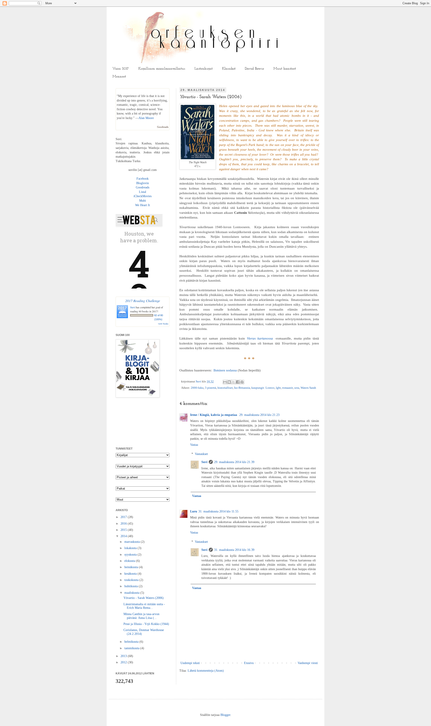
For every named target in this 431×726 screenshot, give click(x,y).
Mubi (142, 200)
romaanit (287, 387)
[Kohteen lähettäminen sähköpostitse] (225, 382)
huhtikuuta (131, 586)
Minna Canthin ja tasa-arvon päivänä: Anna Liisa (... (141, 616)
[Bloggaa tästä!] (229, 382)
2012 (124, 662)
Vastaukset (201, 454)
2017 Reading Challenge (142, 300)
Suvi (199, 381)
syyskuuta (131, 554)
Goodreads (162, 127)
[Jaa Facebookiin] (237, 382)
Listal (142, 192)
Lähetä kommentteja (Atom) (206, 670)
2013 (124, 656)
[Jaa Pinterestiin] (242, 382)
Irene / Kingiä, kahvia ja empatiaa (214, 415)
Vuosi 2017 (120, 69)
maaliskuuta (132, 592)
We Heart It (142, 205)
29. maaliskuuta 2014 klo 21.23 (259, 415)
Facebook (142, 178)
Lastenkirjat (203, 69)
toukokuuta (131, 580)
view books (163, 323)
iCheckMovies (143, 196)
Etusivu (249, 663)
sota (296, 387)
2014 (124, 536)
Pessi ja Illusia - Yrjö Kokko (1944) (146, 624)
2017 (124, 517)
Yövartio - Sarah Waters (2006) (143, 598)
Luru (193, 511)
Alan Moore (146, 118)
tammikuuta (132, 648)
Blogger (225, 715)
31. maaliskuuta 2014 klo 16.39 (234, 550)
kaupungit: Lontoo (263, 387)
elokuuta (130, 561)
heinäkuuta (131, 567)
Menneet (119, 76)
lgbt (278, 387)
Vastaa (194, 444)
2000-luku (197, 387)
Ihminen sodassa (225, 370)
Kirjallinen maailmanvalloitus (161, 69)
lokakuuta (131, 548)
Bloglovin (142, 183)
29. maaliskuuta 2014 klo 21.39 (234, 462)
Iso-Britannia (242, 387)
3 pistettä (210, 387)
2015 (124, 530)
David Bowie (254, 69)
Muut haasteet (284, 69)
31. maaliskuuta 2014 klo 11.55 (218, 511)
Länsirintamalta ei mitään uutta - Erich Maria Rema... (144, 606)
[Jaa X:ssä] (233, 382)
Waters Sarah (308, 387)
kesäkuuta (131, 573)
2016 (124, 523)
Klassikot (228, 69)
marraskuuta (132, 541)
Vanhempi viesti (308, 663)
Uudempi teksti (190, 663)
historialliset (225, 387)
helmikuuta (131, 641)
